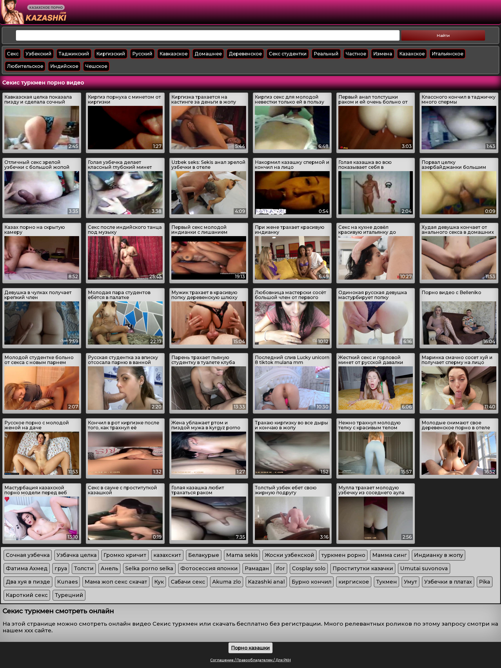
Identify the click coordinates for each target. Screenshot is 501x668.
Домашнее (208, 54)
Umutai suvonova (424, 568)
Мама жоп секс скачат (116, 582)
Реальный (326, 54)
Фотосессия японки (209, 568)
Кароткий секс (27, 595)
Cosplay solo (309, 568)
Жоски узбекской (289, 555)
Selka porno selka (149, 568)
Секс (13, 54)
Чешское (96, 66)
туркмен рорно (343, 555)
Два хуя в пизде (28, 582)
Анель (109, 568)
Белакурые (203, 555)
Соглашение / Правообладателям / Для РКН (250, 660)
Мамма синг (389, 555)
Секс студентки (288, 54)
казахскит (167, 555)
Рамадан (257, 568)
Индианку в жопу (438, 555)
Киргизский (110, 54)
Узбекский (39, 54)
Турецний (69, 595)
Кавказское (173, 54)
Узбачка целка (77, 555)
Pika (484, 582)
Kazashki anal (266, 582)
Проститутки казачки (363, 568)
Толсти (84, 568)
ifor (280, 568)
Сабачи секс (188, 582)
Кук (159, 582)
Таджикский (74, 54)
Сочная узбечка (28, 555)
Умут (410, 582)
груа (61, 568)
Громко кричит (125, 555)
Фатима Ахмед (27, 568)
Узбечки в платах (448, 582)
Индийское (64, 66)
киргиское (353, 582)
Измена (382, 54)
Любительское (25, 66)
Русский (142, 54)
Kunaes (67, 582)
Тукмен (386, 582)
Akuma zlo (226, 582)
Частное (356, 54)
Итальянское (447, 54)
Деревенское (245, 54)
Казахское (412, 54)
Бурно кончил (311, 582)
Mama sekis (242, 555)
